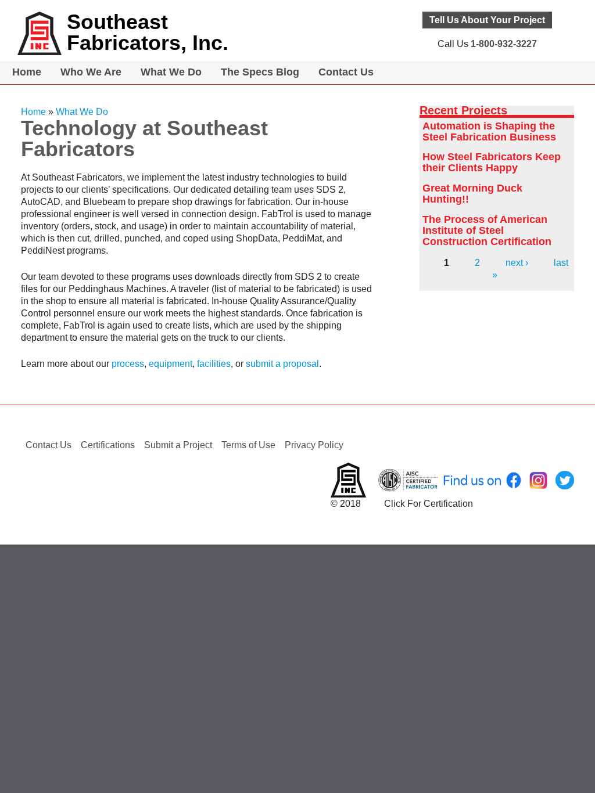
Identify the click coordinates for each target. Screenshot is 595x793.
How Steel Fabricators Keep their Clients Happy (491, 162)
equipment (170, 364)
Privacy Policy (314, 445)
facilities (214, 364)
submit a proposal (282, 364)
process (128, 364)
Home (26, 72)
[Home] (39, 33)
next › (517, 263)
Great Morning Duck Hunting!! (472, 193)
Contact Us (346, 72)
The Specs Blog (260, 72)
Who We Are (90, 72)
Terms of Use (248, 445)
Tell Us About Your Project (487, 20)
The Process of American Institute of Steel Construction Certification (486, 230)
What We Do (171, 72)
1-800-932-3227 (504, 44)
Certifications (108, 445)
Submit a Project (178, 445)
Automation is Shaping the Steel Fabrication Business (489, 131)
